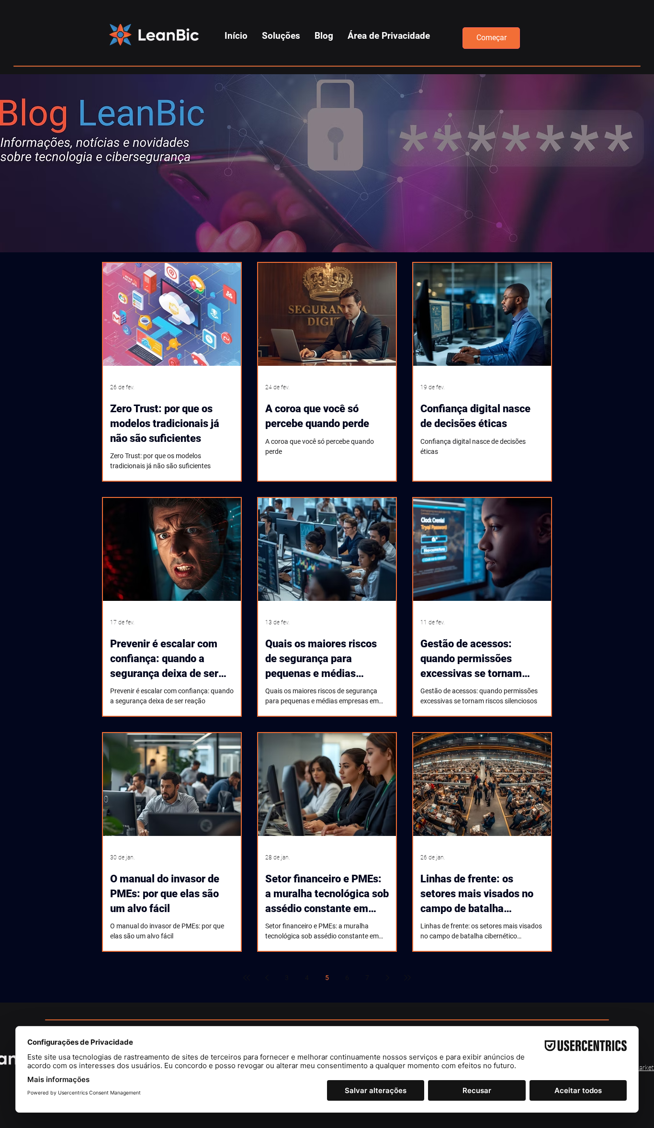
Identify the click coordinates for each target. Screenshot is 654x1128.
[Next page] (387, 977)
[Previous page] (266, 977)
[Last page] (407, 977)
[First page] (246, 977)
